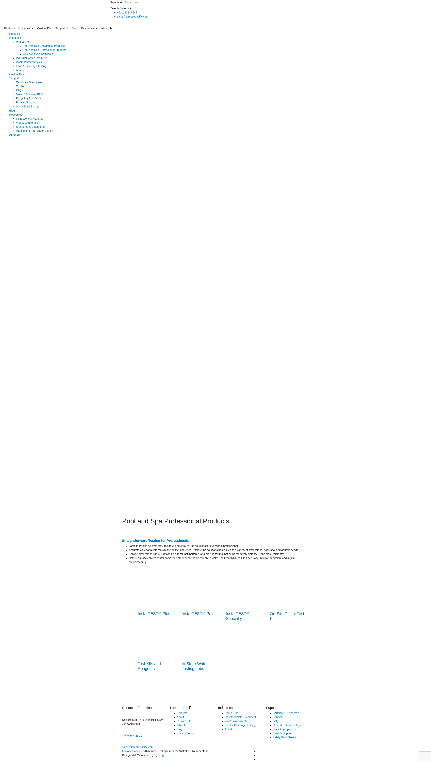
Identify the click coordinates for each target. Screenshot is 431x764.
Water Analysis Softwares (38, 54)
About (180, 717)
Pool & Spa (23, 41)
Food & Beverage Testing (31, 66)
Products (9, 28)
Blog (74, 28)
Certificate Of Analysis (29, 82)
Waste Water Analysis (29, 62)
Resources (87, 28)
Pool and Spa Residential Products (44, 45)
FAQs (19, 90)
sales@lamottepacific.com (137, 747)
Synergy (159, 755)
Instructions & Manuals (29, 118)
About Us (106, 28)
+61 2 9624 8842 (132, 736)
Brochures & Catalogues (30, 126)
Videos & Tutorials (27, 122)
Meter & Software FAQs (287, 725)
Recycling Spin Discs (29, 98)
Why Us (181, 725)
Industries (24, 28)
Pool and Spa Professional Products (44, 50)
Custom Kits (44, 28)
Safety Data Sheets (27, 106)
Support (60, 28)
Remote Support (26, 102)
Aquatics (21, 70)
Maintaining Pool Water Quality (34, 130)
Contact (20, 86)
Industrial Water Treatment (31, 58)
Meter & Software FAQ (29, 94)
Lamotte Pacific (131, 751)
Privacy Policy (185, 733)
